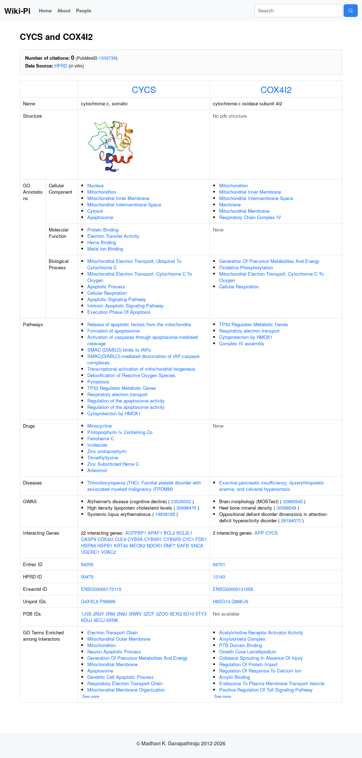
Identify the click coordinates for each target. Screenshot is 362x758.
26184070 (291, 520)
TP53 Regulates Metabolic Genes (121, 387)
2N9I (110, 613)
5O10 (188, 613)
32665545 (293, 501)
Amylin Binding (234, 677)
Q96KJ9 (240, 601)
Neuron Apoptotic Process (114, 651)
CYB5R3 (172, 539)
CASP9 (88, 539)
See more (90, 696)
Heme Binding (101, 242)
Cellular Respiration (107, 292)
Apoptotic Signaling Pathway (116, 299)
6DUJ (86, 620)
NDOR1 (154, 545)
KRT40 (121, 545)
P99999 (107, 601)
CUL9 (120, 539)
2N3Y (98, 613)
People (83, 10)
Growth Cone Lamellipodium (247, 651)
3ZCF (148, 613)
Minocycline (99, 425)
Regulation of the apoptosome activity (126, 400)
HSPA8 (88, 545)
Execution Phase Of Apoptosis (119, 312)
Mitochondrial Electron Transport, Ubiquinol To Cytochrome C (134, 264)
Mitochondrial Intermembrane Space (124, 204)
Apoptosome (100, 217)
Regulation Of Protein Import (248, 664)
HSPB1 (104, 545)
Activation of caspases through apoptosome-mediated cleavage (142, 340)
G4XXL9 (89, 601)
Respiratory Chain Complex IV (250, 217)
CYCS (144, 89)
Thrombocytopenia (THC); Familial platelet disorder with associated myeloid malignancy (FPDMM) (144, 485)
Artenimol (97, 470)
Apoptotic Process (106, 286)
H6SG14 (221, 601)
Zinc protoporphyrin (107, 451)
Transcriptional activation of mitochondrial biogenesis (141, 368)
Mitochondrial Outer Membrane (118, 638)
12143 (219, 576)
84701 (219, 564)
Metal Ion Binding (105, 248)
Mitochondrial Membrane (244, 210)
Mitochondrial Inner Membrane (118, 198)
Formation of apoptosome (113, 330)
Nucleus (95, 185)
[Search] (351, 10)
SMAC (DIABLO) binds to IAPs (119, 349)
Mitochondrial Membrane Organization (126, 689)
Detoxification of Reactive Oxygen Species (131, 375)
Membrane (230, 204)
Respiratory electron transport (117, 394)
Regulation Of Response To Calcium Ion (260, 670)
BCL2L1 (184, 532)
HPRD (60, 65)
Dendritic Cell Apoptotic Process (120, 677)
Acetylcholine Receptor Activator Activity (261, 632)
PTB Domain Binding (240, 645)
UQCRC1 (90, 551)
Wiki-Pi (17, 11)
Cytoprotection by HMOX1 (114, 413)
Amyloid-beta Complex (242, 638)
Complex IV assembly (241, 343)
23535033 (181, 501)
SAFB (183, 545)
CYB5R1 (153, 539)
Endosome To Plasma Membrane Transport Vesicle (271, 683)
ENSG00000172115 (101, 589)
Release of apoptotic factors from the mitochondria (139, 324)
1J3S (86, 613)
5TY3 (200, 613)
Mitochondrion (101, 191)
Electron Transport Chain (112, 632)
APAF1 (155, 532)
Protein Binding (102, 229)
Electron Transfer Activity (113, 236)
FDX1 (201, 539)
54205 (87, 564)
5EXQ (176, 613)
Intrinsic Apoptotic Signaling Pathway (125, 305)
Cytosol (95, 210)
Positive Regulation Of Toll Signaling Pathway (266, 689)
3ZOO (162, 613)
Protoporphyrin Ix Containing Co (119, 432)
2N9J (122, 613)
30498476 (186, 507)
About (63, 10)
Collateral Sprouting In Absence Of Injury (261, 657)
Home (45, 10)
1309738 (107, 58)
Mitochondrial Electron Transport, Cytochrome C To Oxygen (139, 276)
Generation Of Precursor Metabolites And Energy (269, 261)
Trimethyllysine (102, 457)
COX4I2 (276, 89)
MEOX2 (137, 545)
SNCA (197, 545)
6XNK (112, 620)
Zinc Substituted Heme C (113, 463)
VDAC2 (108, 551)
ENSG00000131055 (233, 589)
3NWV (135, 613)
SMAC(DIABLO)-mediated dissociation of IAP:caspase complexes (143, 359)
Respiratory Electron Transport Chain (125, 683)
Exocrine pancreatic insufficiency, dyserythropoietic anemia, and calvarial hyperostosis (271, 485)
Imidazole (97, 444)
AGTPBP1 (135, 532)
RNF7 (169, 545)
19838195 (165, 514)
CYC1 (188, 539)
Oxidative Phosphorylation (246, 267)
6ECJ (99, 620)
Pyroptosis (98, 381)
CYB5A (135, 539)
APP (259, 532)
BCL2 (169, 532)
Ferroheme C (100, 438)
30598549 (286, 507)
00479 (87, 576)
